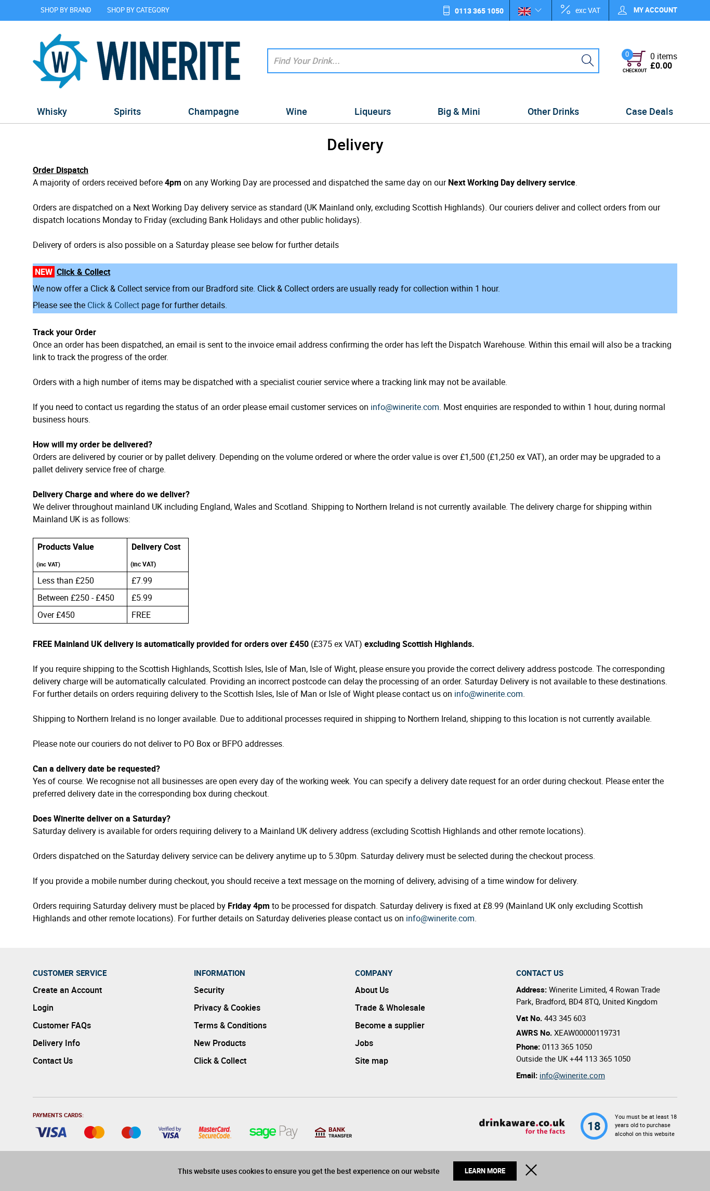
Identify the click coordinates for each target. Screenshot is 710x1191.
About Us (372, 990)
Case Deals (649, 111)
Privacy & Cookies (227, 1007)
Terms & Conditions (230, 1025)
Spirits (127, 111)
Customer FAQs (62, 1025)
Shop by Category (138, 10)
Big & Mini (459, 111)
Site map (371, 1060)
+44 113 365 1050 (600, 1058)
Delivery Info (56, 1043)
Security (209, 990)
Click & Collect (113, 305)
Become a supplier (390, 1025)
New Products (220, 1043)
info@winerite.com (405, 407)
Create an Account (67, 990)
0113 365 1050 (479, 11)
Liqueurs (372, 111)
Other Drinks (553, 111)
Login (43, 1007)
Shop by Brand (66, 10)
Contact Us (53, 1060)
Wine (296, 111)
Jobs (364, 1043)
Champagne (213, 111)
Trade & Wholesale (390, 1007)
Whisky (52, 111)
